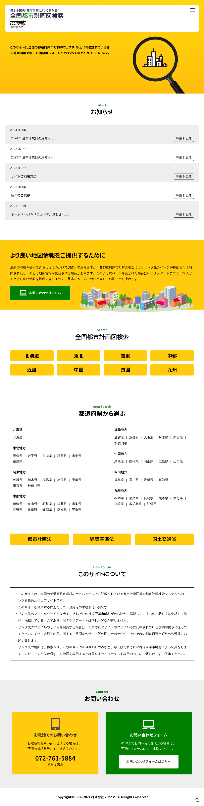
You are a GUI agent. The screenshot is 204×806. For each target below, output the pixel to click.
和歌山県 (120, 443)
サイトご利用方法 (23, 176)
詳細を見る (184, 138)
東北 (78, 355)
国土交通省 (164, 539)
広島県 (163, 461)
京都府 (134, 437)
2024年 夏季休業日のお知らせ (32, 138)
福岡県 (119, 498)
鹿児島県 (135, 504)
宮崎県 (119, 504)
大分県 (178, 498)
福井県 (62, 504)
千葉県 (76, 480)
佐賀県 (134, 498)
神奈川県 (34, 485)
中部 (172, 355)
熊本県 (163, 498)
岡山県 (148, 461)
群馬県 (47, 480)
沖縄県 (152, 504)
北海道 (32, 355)
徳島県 (119, 480)
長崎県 (148, 498)
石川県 (47, 504)
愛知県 (62, 509)
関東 (125, 355)
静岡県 (47, 509)
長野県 (18, 509)
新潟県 (18, 504)
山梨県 (76, 504)
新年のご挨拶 (20, 195)
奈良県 (178, 437)
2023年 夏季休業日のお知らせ (32, 157)
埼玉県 (62, 480)
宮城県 (47, 456)
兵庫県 (163, 437)
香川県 (134, 480)
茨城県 (18, 480)
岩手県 (32, 456)
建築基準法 (102, 539)
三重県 (76, 509)
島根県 (134, 461)
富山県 (32, 504)
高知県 (163, 480)
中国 (78, 369)
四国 (125, 369)
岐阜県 (32, 509)
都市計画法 (40, 539)
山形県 (76, 456)
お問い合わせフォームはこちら (148, 761)
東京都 (18, 485)
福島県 (18, 461)
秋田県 (62, 456)
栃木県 (32, 480)
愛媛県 (148, 480)
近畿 (32, 369)
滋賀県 (119, 437)
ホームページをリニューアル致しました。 (41, 214)
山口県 (178, 461)
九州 (172, 369)
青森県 (18, 456)
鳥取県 (119, 461)
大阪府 (148, 437)
